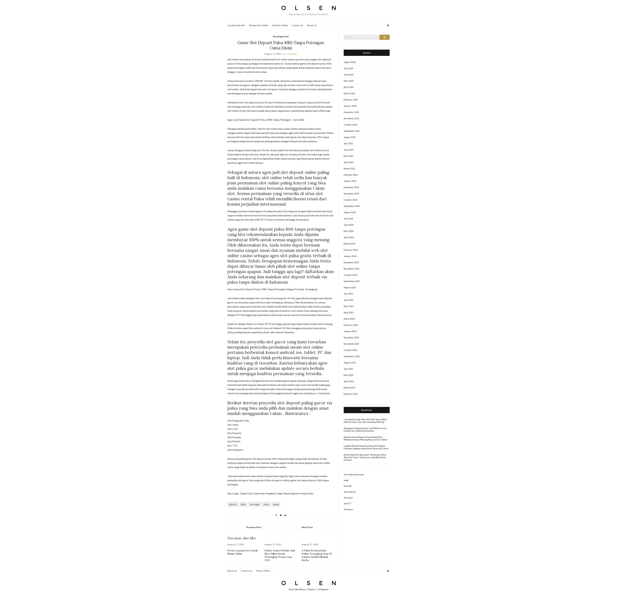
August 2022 (350, 362)
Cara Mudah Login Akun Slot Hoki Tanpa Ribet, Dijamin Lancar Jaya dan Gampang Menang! (365, 420)
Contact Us (297, 25)
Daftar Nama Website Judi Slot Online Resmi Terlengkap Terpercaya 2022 (279, 555)
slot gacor (348, 497)
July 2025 (348, 143)
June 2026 (349, 74)
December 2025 (351, 112)
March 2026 (349, 93)
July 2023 (348, 293)
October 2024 (350, 200)
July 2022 (348, 369)
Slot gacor (348, 509)
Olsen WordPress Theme (301, 589)
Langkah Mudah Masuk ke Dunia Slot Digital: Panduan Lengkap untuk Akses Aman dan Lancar (366, 447)
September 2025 (352, 131)
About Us (312, 25)
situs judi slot (350, 492)
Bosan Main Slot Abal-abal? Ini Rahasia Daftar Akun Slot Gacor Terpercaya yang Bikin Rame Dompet (365, 457)
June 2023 (349, 300)
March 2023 (349, 319)
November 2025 (351, 118)
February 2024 (351, 250)
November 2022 (351, 344)
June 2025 (349, 149)
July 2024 (348, 218)
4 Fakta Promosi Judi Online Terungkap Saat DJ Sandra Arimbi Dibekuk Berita (317, 555)
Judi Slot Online (280, 25)
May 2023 (348, 306)
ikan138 (347, 486)
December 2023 (351, 262)
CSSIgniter (323, 589)
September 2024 (352, 206)
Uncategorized (281, 36)
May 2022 (348, 375)
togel (346, 480)
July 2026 (348, 68)
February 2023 (351, 325)
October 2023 (350, 275)
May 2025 (348, 156)
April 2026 (349, 87)
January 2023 (350, 331)
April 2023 (349, 312)
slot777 (347, 503)
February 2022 (351, 394)
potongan (255, 504)
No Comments (290, 53)
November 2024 (351, 193)
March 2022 (349, 387)
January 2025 (350, 181)
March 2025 (349, 168)
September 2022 (352, 356)
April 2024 (349, 237)
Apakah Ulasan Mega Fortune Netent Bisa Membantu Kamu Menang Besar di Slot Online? (366, 438)
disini (243, 504)
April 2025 (349, 162)
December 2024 (351, 187)
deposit (233, 504)
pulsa (266, 504)
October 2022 (350, 350)
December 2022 (351, 337)
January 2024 (350, 256)
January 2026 (350, 106)
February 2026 (351, 99)
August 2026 (350, 62)
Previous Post (253, 527)
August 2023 (350, 287)
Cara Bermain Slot (236, 25)
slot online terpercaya (354, 474)
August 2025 (350, 137)
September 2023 (352, 281)
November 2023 (351, 268)
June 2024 (349, 225)
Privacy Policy (263, 570)
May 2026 (348, 81)
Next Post (307, 527)
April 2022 (349, 381)
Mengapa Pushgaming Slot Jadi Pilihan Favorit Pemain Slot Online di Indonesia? (365, 429)
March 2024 (349, 243)
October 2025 (350, 124)
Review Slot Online (258, 25)
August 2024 (350, 212)
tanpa (276, 504)
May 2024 (348, 231)
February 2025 (351, 175)
